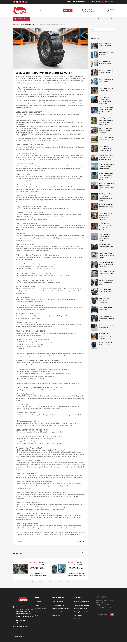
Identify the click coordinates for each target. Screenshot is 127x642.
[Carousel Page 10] (52, 581)
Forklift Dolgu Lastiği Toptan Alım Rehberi (37, 568)
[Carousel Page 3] (37, 581)
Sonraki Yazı (80, 541)
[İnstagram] (17, 2)
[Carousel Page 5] (41, 581)
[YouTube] (23, 2)
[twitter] (20, 2)
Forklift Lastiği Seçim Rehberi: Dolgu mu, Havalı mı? (106, 318)
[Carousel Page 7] (46, 581)
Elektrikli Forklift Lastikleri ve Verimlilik (75, 568)
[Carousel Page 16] (66, 581)
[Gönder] (112, 614)
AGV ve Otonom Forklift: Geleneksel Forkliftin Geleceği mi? (106, 130)
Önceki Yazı (20, 541)
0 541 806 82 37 (90, 11)
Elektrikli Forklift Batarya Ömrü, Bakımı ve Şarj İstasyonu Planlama (106, 157)
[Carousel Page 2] (34, 581)
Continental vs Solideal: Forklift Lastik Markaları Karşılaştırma (106, 264)
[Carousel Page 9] (50, 581)
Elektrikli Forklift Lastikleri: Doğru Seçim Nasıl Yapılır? (105, 336)
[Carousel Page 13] (59, 581)
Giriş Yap (107, 1)
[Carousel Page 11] (55, 581)
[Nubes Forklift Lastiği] (19, 10)
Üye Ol (112, 1)
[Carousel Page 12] (57, 581)
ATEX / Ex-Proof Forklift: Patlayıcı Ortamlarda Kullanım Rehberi (106, 166)
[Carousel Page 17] (68, 581)
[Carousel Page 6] (43, 581)
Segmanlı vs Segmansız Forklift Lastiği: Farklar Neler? (106, 282)
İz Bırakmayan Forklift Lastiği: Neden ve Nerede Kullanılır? (106, 256)
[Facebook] (14, 2)
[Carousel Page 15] (64, 581)
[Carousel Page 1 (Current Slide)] (32, 581)
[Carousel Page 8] (48, 581)
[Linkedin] (26, 2)
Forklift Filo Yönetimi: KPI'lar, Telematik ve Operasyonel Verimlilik (105, 148)
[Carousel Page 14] (61, 581)
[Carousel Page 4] (39, 581)
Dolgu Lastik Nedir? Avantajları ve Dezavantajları (104, 300)
